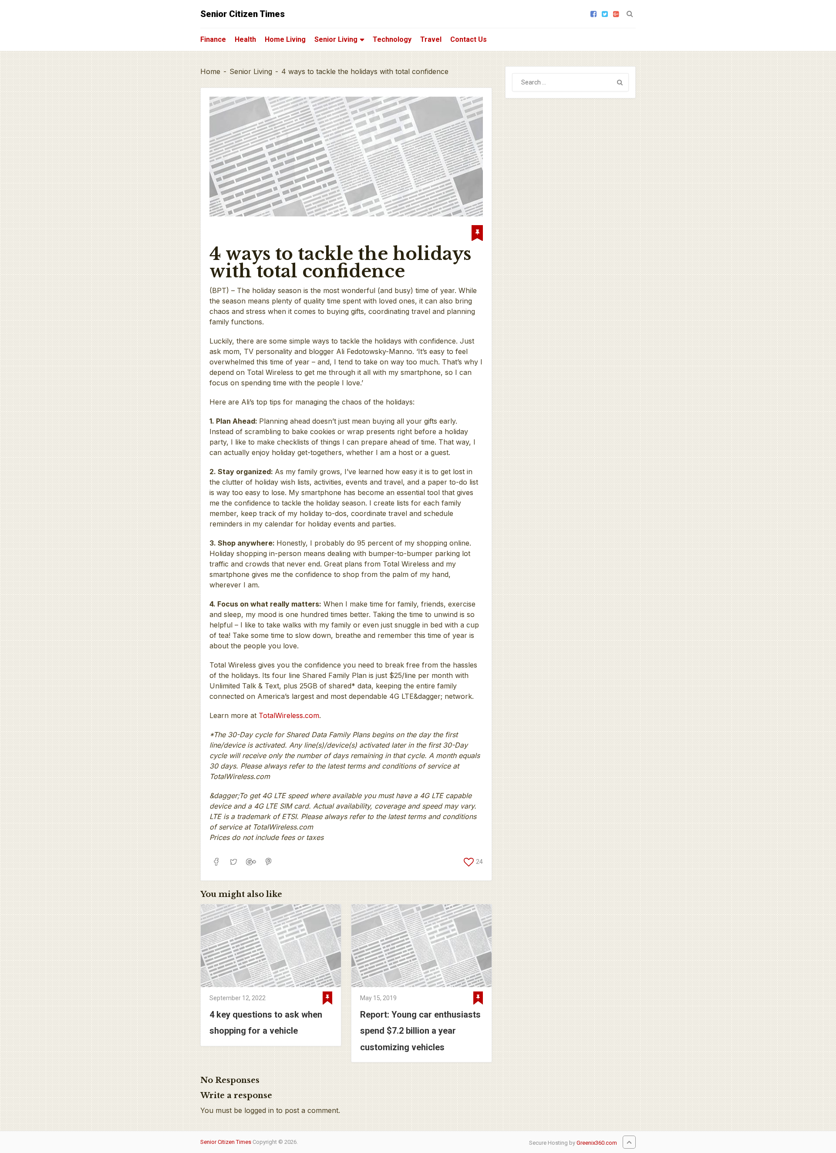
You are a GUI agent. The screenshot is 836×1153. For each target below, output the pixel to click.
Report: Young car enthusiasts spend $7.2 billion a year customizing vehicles (420, 1030)
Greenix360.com (596, 1143)
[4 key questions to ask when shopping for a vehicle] (271, 945)
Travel (431, 39)
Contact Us (468, 39)
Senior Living (335, 39)
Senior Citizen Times (242, 14)
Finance (213, 39)
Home (210, 71)
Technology (392, 39)
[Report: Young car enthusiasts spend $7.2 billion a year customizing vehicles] (421, 945)
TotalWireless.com (289, 715)
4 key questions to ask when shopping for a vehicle (265, 1022)
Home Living (285, 39)
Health (245, 39)
